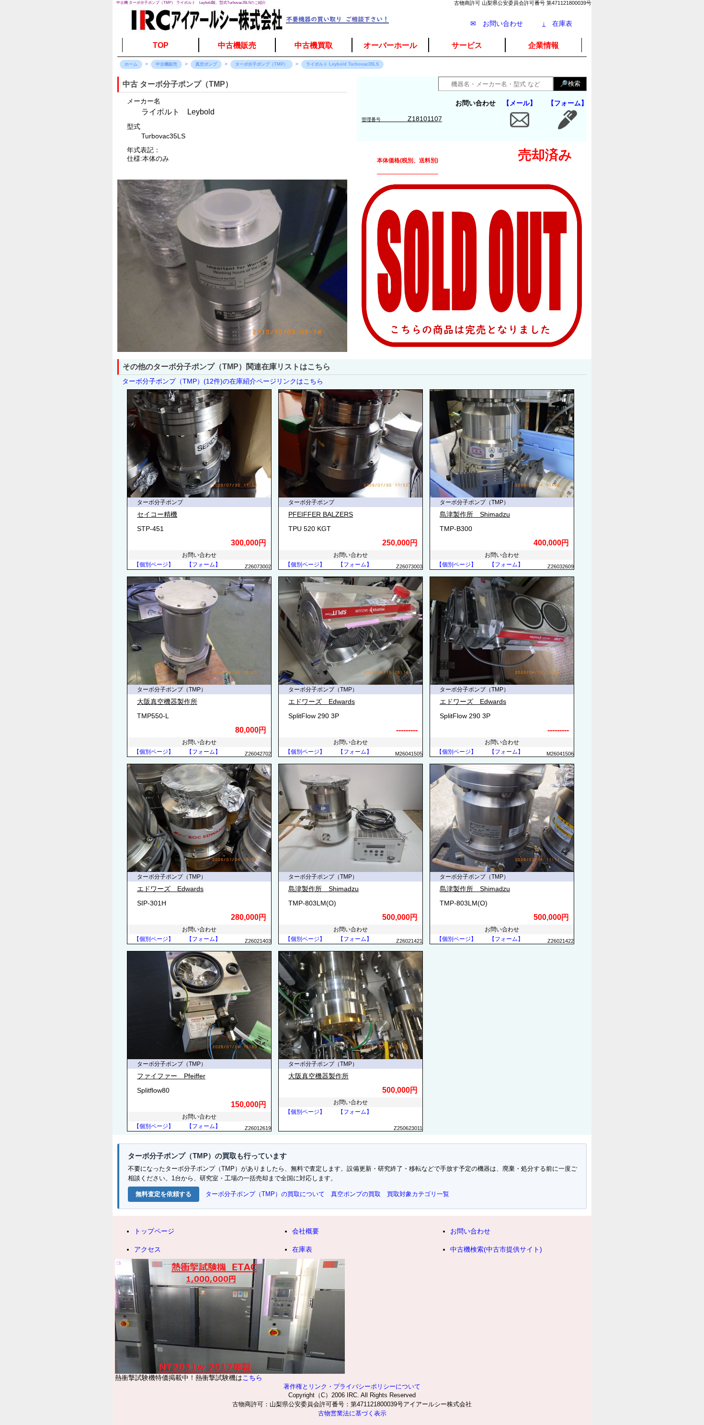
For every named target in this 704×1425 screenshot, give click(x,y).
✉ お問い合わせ (496, 23)
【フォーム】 (567, 103)
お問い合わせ (470, 1231)
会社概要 (305, 1231)
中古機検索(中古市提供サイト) (496, 1249)
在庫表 (557, 23)
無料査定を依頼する (164, 1194)
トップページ (154, 1231)
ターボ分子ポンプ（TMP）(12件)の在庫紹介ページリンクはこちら (222, 381)
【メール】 (519, 103)
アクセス (147, 1249)
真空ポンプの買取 (356, 1194)
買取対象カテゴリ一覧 (418, 1194)
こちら (252, 1377)
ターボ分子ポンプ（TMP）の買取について (265, 1194)
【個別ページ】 (154, 564)
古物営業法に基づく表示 (352, 1413)
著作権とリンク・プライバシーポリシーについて (352, 1386)
